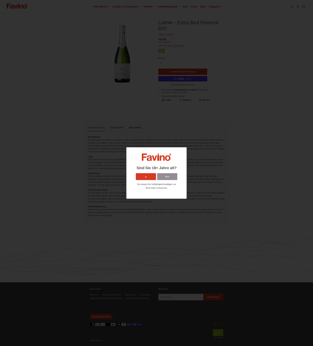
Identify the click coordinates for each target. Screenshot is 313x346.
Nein (167, 176)
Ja (146, 176)
